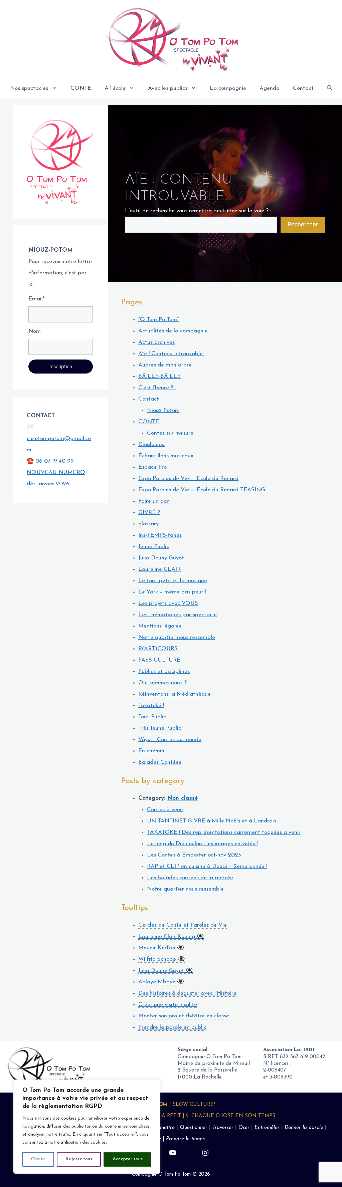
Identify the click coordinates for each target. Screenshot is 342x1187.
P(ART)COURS (158, 649)
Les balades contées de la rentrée (190, 878)
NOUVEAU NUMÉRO (56, 472)
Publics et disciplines (164, 671)
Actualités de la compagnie (173, 331)
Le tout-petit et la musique (172, 580)
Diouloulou (151, 444)
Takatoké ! (151, 705)
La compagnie (228, 88)
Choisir (38, 1159)
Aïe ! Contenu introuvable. (171, 354)
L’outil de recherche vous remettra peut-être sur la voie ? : (198, 211)
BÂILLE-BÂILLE (159, 376)
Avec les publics (167, 88)
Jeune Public (153, 546)
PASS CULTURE (159, 660)
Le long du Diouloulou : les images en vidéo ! (202, 844)
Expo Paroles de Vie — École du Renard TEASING (201, 490)
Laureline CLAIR (159, 569)
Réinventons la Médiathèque (174, 694)
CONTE (80, 88)
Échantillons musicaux (165, 456)
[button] (329, 88)
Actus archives (156, 342)
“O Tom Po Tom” (158, 319)
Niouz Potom (163, 410)
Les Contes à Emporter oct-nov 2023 (194, 855)
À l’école (115, 88)
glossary (148, 524)
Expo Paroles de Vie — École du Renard (188, 478)
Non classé (182, 798)
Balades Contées (159, 762)
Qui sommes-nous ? (162, 683)
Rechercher (303, 224)
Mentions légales (159, 626)
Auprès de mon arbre (165, 365)
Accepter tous (128, 1159)
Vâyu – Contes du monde (169, 739)
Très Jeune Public (159, 728)
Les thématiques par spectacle (177, 615)
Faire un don (154, 501)
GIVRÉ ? (149, 512)
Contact (303, 88)
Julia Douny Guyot (161, 558)
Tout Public (152, 717)
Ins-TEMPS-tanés (160, 535)
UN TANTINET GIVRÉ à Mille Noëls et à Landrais (211, 821)
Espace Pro (152, 467)
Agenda (270, 88)
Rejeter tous (78, 1159)
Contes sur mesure (170, 433)
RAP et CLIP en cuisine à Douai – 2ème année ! (207, 866)
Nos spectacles (29, 88)
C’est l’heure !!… (157, 388)
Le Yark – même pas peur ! (172, 592)
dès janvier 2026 (48, 484)
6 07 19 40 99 (56, 461)
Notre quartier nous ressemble (176, 637)
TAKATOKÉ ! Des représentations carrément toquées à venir (224, 832)
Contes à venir (165, 809)
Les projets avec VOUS (168, 603)
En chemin (151, 751)
